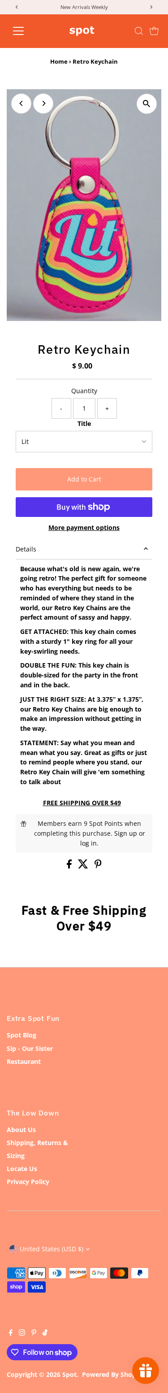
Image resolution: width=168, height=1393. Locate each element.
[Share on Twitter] (84, 866)
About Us (21, 1129)
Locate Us (22, 1168)
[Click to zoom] (147, 104)
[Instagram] (22, 1333)
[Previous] (21, 103)
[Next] (43, 103)
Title (84, 423)
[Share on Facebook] (70, 866)
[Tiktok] (45, 1333)
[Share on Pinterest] (98, 866)
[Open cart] (154, 31)
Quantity (84, 390)
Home (59, 61)
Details (26, 549)
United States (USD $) (51, 1249)
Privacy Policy (28, 1181)
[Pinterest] (34, 1333)
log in (88, 843)
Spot (69, 1374)
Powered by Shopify (113, 1374)
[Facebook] (11, 1333)
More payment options (84, 527)
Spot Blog (21, 1035)
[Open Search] (139, 31)
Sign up (125, 833)
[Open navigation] (25, 31)
